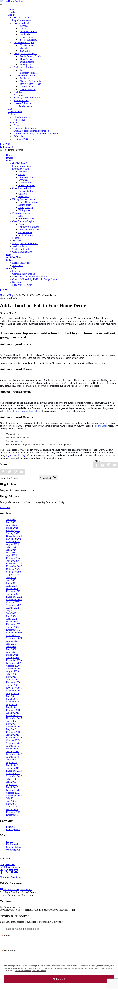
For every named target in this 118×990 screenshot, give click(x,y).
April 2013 (11, 784)
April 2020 (11, 679)
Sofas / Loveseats (28, 39)
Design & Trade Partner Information (31, 130)
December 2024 (14, 536)
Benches (24, 26)
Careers (17, 125)
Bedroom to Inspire (23, 67)
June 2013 (11, 781)
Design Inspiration (23, 117)
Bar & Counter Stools (30, 56)
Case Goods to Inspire (24, 75)
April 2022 (11, 619)
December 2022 (14, 596)
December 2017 (14, 715)
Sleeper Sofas (26, 37)
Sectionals (25, 34)
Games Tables (27, 86)
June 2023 (11, 580)
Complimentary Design (25, 128)
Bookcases (25, 78)
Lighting (18, 92)
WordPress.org (13, 849)
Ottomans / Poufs (28, 31)
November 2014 (14, 754)
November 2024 (14, 538)
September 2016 (14, 726)
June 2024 (11, 549)
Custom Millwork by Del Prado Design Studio (36, 133)
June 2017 (11, 721)
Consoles (24, 48)
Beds (22, 70)
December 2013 (14, 770)
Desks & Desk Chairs (30, 84)
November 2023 (14, 566)
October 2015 (13, 740)
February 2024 (13, 558)
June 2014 (11, 759)
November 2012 (14, 790)
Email (7, 935)
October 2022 (13, 602)
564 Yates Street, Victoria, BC (17, 889)
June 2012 (11, 801)
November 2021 (14, 632)
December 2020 (14, 660)
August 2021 (12, 641)
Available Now (21, 100)
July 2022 (11, 610)
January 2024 (12, 561)
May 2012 (11, 804)
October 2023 (13, 569)
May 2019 (11, 696)
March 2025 (12, 527)
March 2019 (12, 699)
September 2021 (14, 638)
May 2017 (11, 723)
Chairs (23, 28)
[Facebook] (96, 465)
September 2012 (14, 795)
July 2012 (11, 798)
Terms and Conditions (10, 877)
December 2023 (14, 563)
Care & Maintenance (24, 106)
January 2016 (12, 734)
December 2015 (14, 737)
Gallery (11, 114)
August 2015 (12, 746)
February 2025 (13, 530)
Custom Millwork (22, 103)
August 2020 (12, 671)
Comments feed (13, 847)
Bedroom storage (28, 72)
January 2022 (12, 627)
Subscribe (18, 136)
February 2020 (13, 682)
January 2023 (12, 594)
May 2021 (11, 649)
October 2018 (13, 701)
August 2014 (12, 757)
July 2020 (11, 674)
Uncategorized (13, 829)
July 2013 (11, 779)
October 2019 (13, 690)
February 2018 (13, 710)
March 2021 (12, 654)
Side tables (25, 50)
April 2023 (11, 585)
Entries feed (12, 844)
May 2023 (11, 583)
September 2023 (14, 572)
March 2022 (12, 621)
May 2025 (11, 522)
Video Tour (19, 119)
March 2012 (12, 809)
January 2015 (12, 751)
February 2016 (13, 732)
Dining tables (26, 64)
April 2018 (11, 704)
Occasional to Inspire (24, 42)
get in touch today (16, 455)
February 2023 (13, 591)
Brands (11, 12)
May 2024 (11, 552)
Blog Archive (6, 490)
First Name (10, 950)
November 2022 (14, 599)
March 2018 (12, 707)
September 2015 (14, 743)
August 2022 (12, 607)
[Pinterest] (109, 465)
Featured (10, 826)
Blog (10, 108)
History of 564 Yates (24, 139)
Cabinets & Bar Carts (30, 81)
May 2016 (11, 729)
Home (11, 9)
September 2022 (14, 605)
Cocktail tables (27, 45)
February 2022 (13, 624)
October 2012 (13, 792)
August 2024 (12, 544)
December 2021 (14, 630)
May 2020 (11, 676)
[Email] (115, 465)
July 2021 (11, 643)
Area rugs (18, 95)
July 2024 (11, 547)
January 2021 (12, 657)
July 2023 (11, 577)
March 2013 (12, 787)
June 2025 (11, 519)
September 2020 (14, 668)
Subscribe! (59, 979)
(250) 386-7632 (7, 864)
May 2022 (11, 616)
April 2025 (11, 525)
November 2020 (14, 663)
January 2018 (12, 712)
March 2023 (12, 588)
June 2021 (11, 646)
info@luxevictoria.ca (10, 867)
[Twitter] (103, 465)
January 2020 (12, 685)
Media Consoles (28, 89)
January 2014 (12, 768)
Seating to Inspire (22, 23)
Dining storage (27, 61)
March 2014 (12, 765)
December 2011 (14, 815)
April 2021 (11, 652)
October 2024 (13, 541)
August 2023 (12, 574)
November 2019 (14, 688)
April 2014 (11, 762)
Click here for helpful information (21, 19)
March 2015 (12, 748)
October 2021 (13, 635)
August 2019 (12, 693)
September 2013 (14, 776)
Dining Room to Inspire (25, 53)
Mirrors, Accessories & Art (27, 97)
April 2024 (11, 555)
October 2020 (13, 665)
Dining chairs (26, 59)
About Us (12, 122)
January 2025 (12, 533)
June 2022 (11, 613)
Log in (9, 841)
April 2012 (11, 806)
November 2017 (14, 718)
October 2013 (13, 773)
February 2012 (13, 812)
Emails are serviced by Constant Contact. (30, 970)
